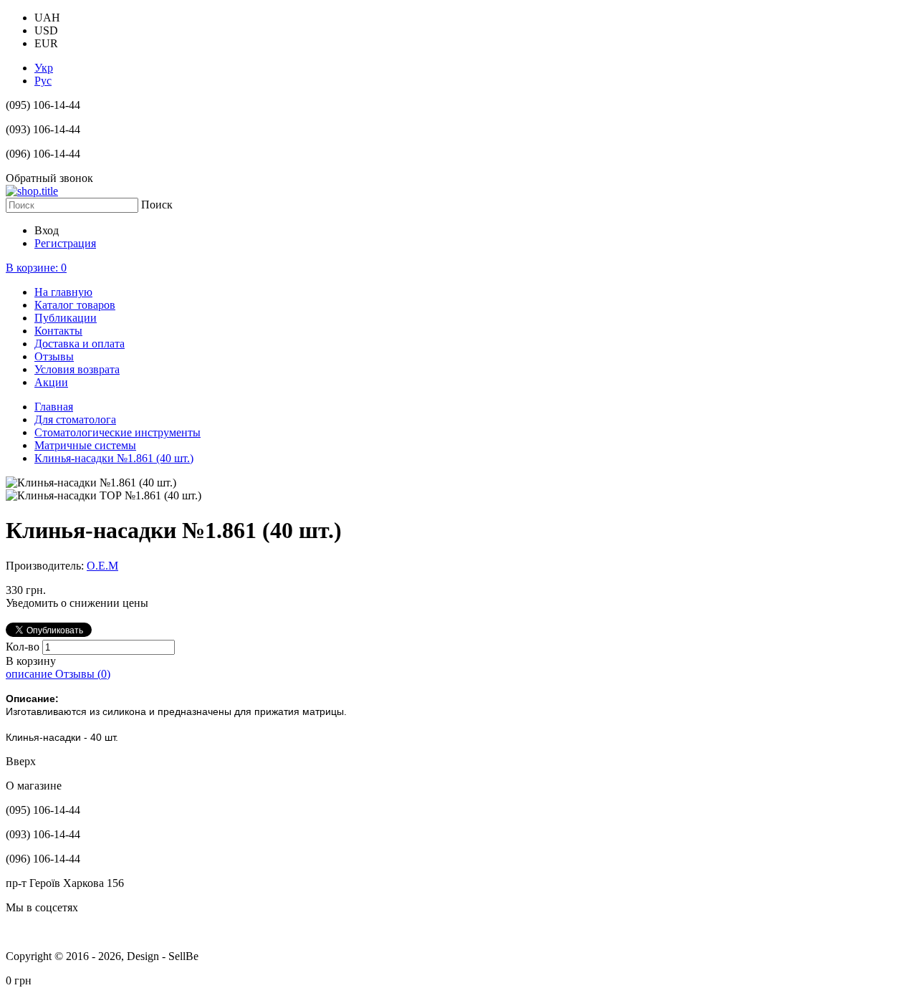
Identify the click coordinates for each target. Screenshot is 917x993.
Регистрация (65, 243)
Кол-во (24, 647)
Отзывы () (82, 674)
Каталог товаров (74, 305)
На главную (63, 292)
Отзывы (54, 356)
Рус (43, 81)
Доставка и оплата (79, 343)
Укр (43, 68)
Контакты (58, 331)
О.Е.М (102, 566)
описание (30, 674)
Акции (51, 382)
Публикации (65, 318)
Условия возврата (77, 369)
